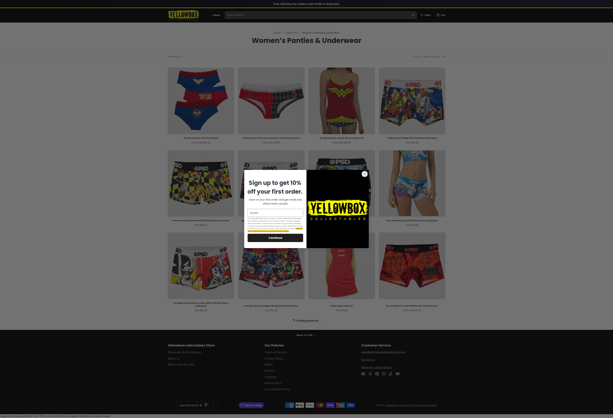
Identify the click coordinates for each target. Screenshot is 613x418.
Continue (275, 238)
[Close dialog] (364, 174)
